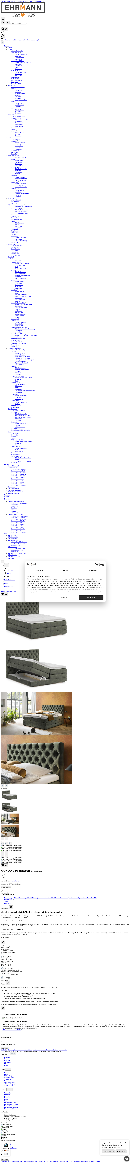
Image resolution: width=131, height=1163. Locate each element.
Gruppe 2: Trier (63, 1050)
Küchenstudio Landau (10, 1106)
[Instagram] (6, 1138)
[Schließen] (1, 841)
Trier (36, 1050)
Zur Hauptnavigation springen (35, 1)
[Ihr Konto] (3, 36)
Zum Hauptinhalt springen (8, 1)
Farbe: (2, 962)
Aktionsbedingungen (10, 1084)
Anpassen (64, 597)
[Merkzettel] (2, 33)
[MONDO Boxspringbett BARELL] (36, 619)
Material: (3, 973)
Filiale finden (4, 1048)
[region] (65, 727)
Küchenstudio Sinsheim (11, 1107)
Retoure (6, 1081)
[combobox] (18, 23)
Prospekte (7, 1057)
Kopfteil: (3, 966)
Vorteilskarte (7, 1079)
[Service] (2, 26)
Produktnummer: (5, 975)
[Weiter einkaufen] (6, 565)
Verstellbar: (4, 980)
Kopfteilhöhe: (4, 950)
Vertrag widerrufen (9, 1085)
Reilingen (32, 1050)
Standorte (7, 1060)
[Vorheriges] (2, 42)
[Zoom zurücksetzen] (6, 843)
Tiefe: (2, 954)
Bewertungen (8, 903)
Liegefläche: (4, 952)
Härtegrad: (4, 964)
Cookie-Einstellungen (10, 1148)
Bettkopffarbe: (5, 959)
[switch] (6, 1154)
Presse (6, 1065)
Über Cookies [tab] (92, 570)
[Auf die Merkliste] (4, 594)
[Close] (1, 1041)
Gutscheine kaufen (9, 1082)
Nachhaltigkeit (8, 1062)
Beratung (6, 1073)
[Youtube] (3, 1138)
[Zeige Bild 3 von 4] (5, 788)
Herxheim (22, 1050)
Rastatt (27, 1050)
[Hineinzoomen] (10, 843)
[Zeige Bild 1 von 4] (1, 788)
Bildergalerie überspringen (8, 591)
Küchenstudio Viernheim (11, 1109)
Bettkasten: (4, 979)
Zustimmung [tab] (39, 570)
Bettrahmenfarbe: (5, 961)
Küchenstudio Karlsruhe (11, 1104)
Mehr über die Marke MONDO (11, 1030)
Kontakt (6, 1074)
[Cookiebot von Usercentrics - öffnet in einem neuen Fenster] (96, 564)
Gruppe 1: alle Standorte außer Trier (48, 1050)
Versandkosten (15, 881)
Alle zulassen (91, 597)
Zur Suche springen (21, 1)
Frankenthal (4, 1050)
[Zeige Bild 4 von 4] (6, 788)
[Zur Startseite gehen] (23, 16)
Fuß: (2, 970)
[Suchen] (3, 22)
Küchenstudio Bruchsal (10, 1102)
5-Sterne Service (9, 1077)
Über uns (6, 1064)
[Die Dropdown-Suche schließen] (7, 22)
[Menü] (3, 19)
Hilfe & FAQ (8, 1076)
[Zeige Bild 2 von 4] (3, 788)
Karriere (6, 1059)
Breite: (2, 947)
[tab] (50, 898)
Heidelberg (11, 1050)
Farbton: (3, 958)
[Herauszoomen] (2, 843)
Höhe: (2, 949)
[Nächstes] (2, 561)
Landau (16, 1050)
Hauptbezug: (4, 971)
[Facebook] (1, 1138)
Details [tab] (65, 570)
